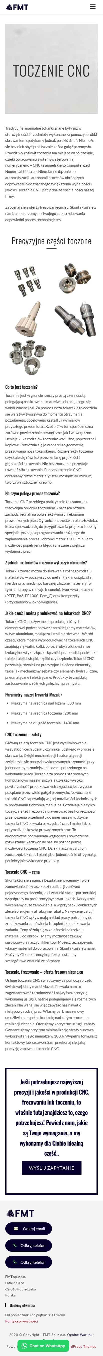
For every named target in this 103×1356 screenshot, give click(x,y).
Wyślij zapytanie (51, 1168)
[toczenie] (75, 295)
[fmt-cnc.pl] (17, 8)
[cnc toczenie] (27, 334)
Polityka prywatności (21, 1321)
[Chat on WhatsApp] (43, 1346)
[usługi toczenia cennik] (75, 334)
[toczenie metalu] (27, 373)
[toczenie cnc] (27, 295)
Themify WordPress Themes (73, 1346)
